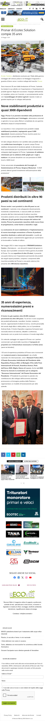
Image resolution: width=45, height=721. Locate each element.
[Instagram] (33, 8)
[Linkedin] (36, 8)
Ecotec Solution (6, 76)
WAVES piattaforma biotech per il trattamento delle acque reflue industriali (7, 477)
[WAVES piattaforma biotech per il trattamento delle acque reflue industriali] (8, 470)
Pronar (39, 81)
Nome (3, 681)
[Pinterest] (13, 455)
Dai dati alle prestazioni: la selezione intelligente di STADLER (37, 477)
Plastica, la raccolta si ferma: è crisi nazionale (15, 637)
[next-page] (24, 483)
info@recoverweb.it (26, 613)
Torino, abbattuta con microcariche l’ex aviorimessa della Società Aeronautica (21, 646)
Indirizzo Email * (7, 674)
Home (2, 24)
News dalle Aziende (11, 24)
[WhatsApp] (18, 455)
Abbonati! (11, 9)
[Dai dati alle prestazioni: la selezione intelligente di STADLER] (37, 470)
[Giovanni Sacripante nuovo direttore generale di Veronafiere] (22, 470)
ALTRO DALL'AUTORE (30, 461)
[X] (40, 8)
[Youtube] (43, 8)
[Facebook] (30, 8)
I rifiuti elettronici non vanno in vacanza (13, 641)
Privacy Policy (8, 715)
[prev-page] (21, 483)
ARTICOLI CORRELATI (15, 461)
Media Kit (3, 9)
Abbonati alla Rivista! (28, 715)
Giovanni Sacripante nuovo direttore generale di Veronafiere (22, 477)
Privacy (7, 690)
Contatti (19, 9)
